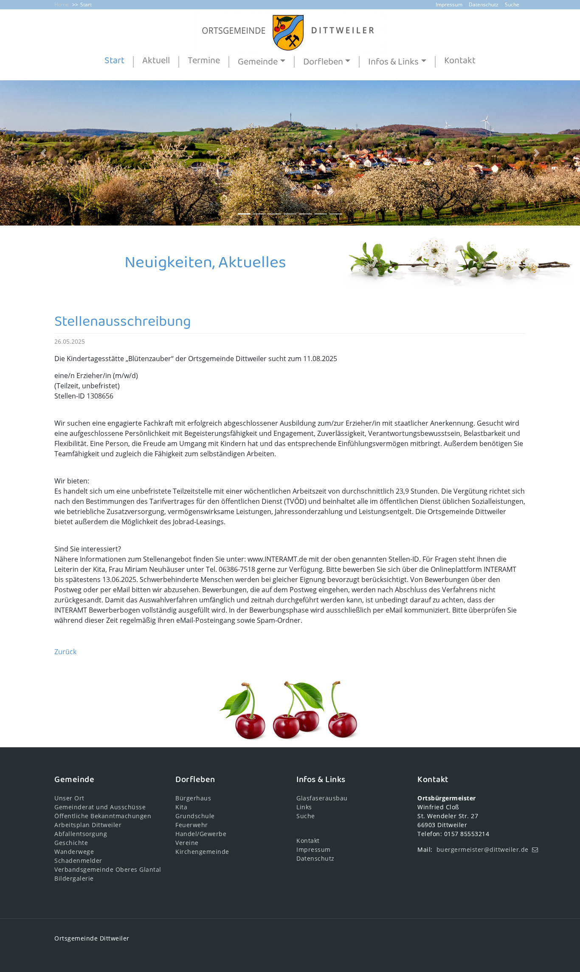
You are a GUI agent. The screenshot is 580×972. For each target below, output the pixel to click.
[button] (43, 153)
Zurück (65, 651)
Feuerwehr (191, 825)
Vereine (187, 843)
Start (86, 4)
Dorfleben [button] (323, 62)
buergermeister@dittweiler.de (482, 849)
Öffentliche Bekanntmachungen (102, 816)
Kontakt (460, 61)
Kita (181, 807)
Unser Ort (69, 798)
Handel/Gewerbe (200, 834)
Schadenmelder (78, 860)
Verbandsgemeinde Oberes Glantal (107, 869)
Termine (204, 61)
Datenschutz (483, 4)
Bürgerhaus (193, 798)
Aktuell (156, 61)
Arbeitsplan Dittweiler (87, 825)
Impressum (449, 4)
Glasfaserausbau (322, 798)
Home (61, 4)
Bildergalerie (74, 878)
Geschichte (71, 843)
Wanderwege (74, 852)
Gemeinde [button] (258, 62)
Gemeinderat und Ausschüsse (100, 807)
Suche (512, 4)
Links (304, 807)
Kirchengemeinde (202, 852)
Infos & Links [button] (393, 62)
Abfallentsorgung (80, 834)
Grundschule (195, 816)
